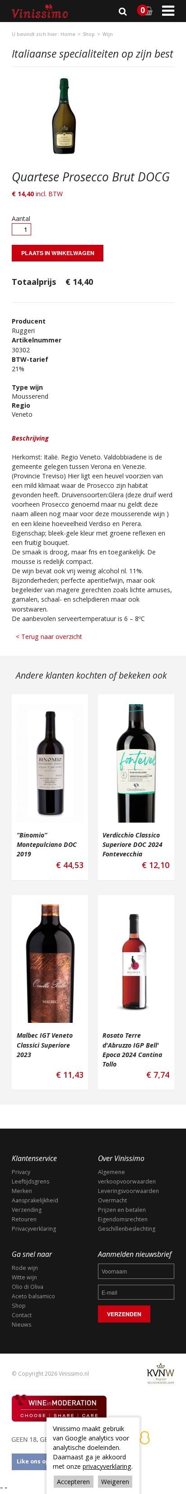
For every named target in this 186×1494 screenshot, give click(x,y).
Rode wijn (25, 1268)
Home (67, 34)
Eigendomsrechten (123, 1219)
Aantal (21, 218)
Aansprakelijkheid (35, 1200)
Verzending (27, 1210)
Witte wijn (24, 1277)
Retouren (24, 1219)
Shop (89, 34)
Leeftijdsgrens (30, 1181)
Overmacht (112, 1200)
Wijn (107, 34)
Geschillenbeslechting (126, 1229)
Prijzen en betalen (122, 1210)
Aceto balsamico (33, 1296)
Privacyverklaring (34, 1229)
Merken (22, 1191)
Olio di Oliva (27, 1287)
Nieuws (21, 1324)
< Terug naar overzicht (49, 636)
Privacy (21, 1172)
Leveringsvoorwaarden (128, 1191)
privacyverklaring (107, 1466)
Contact (22, 1315)
